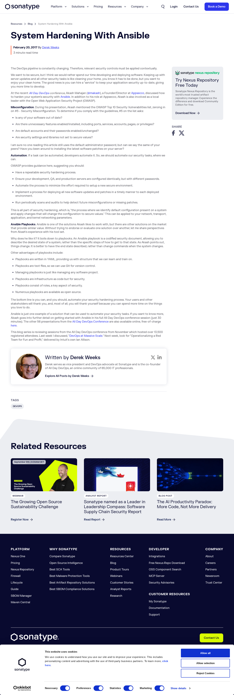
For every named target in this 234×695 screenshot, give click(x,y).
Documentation (159, 608)
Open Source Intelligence (66, 563)
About (209, 556)
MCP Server (156, 576)
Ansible (65, 97)
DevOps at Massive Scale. (86, 336)
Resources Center (122, 556)
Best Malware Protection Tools (70, 576)
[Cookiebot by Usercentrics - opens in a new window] (22, 688)
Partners (211, 569)
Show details (178, 688)
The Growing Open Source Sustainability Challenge (36, 504)
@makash (94, 93)
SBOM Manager (21, 596)
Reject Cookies (205, 673)
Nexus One (18, 556)
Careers (210, 563)
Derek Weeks (50, 47)
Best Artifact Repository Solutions (72, 582)
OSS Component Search (165, 569)
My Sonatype (158, 601)
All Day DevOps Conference (90, 321)
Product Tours (119, 569)
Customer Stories (121, 582)
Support (154, 614)
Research (116, 596)
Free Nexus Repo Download (167, 563)
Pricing (98, 6)
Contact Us (211, 638)
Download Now (185, 113)
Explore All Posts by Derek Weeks (67, 376)
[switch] (98, 688)
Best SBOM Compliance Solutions (72, 589)
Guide (15, 589)
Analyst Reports (120, 589)
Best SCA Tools (60, 569)
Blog (30, 23)
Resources (16, 23)
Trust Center (213, 582)
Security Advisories (161, 582)
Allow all (205, 653)
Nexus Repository (22, 569)
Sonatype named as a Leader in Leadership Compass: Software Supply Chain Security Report (114, 506)
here (14, 325)
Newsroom (212, 576)
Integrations (157, 556)
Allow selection (205, 663)
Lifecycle (17, 582)
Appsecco (137, 93)
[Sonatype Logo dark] (22, 8)
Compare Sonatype (62, 556)
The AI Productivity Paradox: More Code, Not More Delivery (186, 504)
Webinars (116, 576)
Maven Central (20, 602)
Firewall (16, 576)
